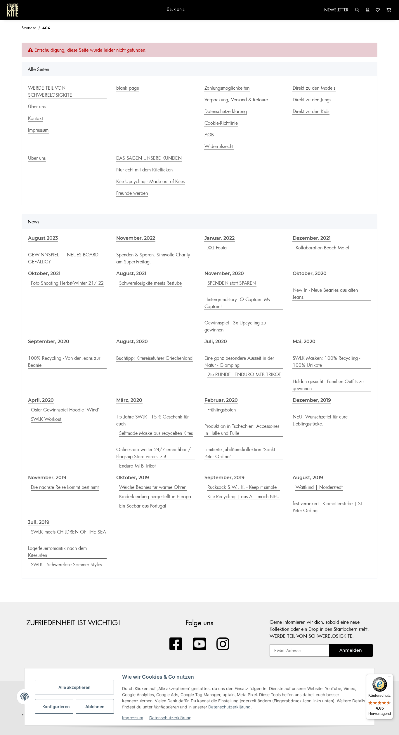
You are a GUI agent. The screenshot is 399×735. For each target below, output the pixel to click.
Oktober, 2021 (44, 273)
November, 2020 (224, 273)
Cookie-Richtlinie (221, 123)
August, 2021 (131, 273)
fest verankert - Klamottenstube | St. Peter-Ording (328, 507)
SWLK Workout (46, 419)
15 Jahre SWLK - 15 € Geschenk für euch (152, 420)
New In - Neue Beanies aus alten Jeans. (325, 293)
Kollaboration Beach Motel (322, 247)
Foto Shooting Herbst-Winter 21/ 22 (67, 283)
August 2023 (43, 238)
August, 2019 (308, 477)
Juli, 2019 (38, 522)
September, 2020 (48, 341)
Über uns (37, 106)
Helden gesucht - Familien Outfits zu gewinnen (328, 385)
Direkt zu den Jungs (312, 99)
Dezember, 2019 (312, 400)
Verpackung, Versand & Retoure (236, 99)
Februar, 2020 (221, 400)
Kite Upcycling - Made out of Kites (150, 181)
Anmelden (350, 650)
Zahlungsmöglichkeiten (226, 88)
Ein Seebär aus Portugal (142, 506)
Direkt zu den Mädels (314, 88)
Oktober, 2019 (132, 477)
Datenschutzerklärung (229, 706)
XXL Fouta (217, 247)
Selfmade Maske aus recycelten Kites (156, 433)
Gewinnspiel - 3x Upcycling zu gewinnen (235, 326)
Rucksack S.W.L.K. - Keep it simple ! (243, 487)
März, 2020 (129, 400)
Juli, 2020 (215, 341)
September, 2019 (224, 477)
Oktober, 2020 (310, 273)
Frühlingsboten (221, 409)
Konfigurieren (56, 706)
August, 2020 (132, 341)
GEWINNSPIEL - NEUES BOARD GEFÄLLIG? (63, 258)
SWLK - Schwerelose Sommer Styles (66, 564)
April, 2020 (41, 400)
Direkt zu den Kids (311, 111)
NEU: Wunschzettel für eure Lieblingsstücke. (320, 420)
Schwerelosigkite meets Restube (150, 283)
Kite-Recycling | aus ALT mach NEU (243, 496)
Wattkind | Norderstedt (319, 487)
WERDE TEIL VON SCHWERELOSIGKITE (50, 91)
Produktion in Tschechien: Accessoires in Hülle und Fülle (241, 429)
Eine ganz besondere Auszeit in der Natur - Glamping (239, 361)
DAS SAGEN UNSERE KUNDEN (149, 158)
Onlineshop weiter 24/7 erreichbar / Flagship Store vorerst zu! (153, 453)
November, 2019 (47, 477)
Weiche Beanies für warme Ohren (152, 487)
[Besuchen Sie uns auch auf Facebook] (176, 644)
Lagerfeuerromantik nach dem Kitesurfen (57, 551)
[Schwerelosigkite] (13, 10)
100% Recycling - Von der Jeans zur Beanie (64, 361)
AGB (209, 134)
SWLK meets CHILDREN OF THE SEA (68, 532)
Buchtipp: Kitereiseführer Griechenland (154, 358)
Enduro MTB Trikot (137, 466)
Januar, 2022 (219, 238)
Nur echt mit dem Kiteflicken (144, 169)
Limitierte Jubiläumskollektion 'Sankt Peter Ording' (239, 453)
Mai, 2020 (304, 341)
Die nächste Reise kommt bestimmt (65, 487)
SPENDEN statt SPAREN (231, 283)
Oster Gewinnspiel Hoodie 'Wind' (65, 409)
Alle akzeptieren (74, 687)
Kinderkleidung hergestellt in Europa (155, 496)
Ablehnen (95, 706)
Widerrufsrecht (218, 146)
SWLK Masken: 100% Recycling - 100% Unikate (326, 361)
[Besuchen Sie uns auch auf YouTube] (199, 644)
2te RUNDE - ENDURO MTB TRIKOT (244, 374)
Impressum (132, 717)
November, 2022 (135, 238)
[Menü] (389, 677)
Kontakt (35, 118)
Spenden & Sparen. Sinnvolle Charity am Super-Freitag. (153, 258)
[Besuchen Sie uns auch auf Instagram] (223, 644)
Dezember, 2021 (312, 238)
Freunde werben (132, 193)
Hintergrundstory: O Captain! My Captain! (237, 303)
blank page (127, 88)
